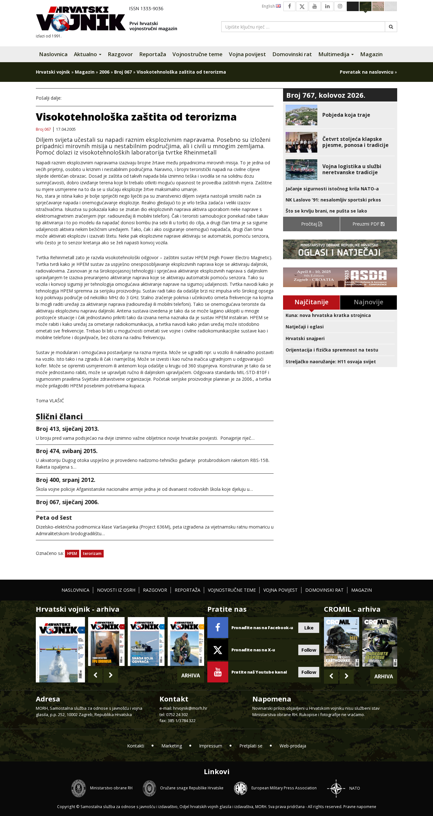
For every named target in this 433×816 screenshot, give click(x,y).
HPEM (72, 553)
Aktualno (86, 54)
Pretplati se (250, 746)
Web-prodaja (293, 746)
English (269, 6)
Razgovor (120, 54)
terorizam (92, 553)
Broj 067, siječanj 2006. (67, 502)
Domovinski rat (292, 54)
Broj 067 (123, 72)
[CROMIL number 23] (341, 642)
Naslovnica (53, 54)
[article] (340, 115)
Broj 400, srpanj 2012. (65, 480)
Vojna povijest (247, 54)
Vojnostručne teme (197, 54)
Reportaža (152, 54)
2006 (104, 72)
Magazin (371, 54)
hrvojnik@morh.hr (190, 708)
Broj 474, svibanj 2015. (67, 451)
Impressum (210, 746)
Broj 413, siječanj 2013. (67, 428)
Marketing (171, 746)
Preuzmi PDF (366, 224)
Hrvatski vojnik (53, 72)
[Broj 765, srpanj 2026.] (106, 641)
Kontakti (135, 746)
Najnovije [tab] (368, 302)
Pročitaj (309, 224)
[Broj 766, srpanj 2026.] (60, 649)
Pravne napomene (359, 806)
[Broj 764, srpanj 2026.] (146, 641)
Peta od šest (54, 517)
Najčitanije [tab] (311, 302)
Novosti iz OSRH (116, 590)
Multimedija (334, 54)
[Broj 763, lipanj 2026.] (186, 641)
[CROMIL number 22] (379, 642)
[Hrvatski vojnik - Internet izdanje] (111, 19)
